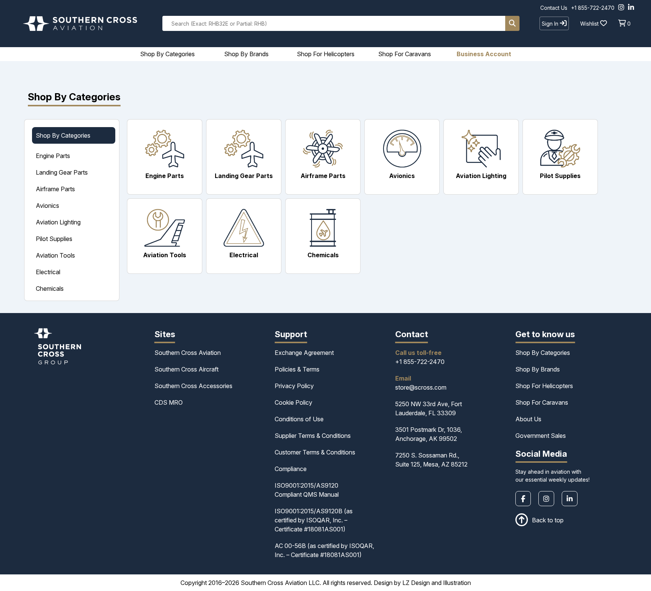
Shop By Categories (542, 352)
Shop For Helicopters (544, 386)
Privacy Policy (294, 386)
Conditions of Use (299, 419)
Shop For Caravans (541, 402)
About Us (528, 419)
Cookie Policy (293, 402)
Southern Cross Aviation (187, 352)
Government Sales (540, 435)
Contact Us (553, 8)
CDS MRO (168, 402)
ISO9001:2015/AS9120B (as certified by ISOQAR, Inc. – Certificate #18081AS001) (314, 520)
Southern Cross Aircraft (186, 369)
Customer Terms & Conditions (315, 452)
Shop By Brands (537, 369)
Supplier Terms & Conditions (313, 435)
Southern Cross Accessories (193, 386)
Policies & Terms (297, 369)
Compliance (291, 469)
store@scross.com (420, 387)
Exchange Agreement (304, 352)
